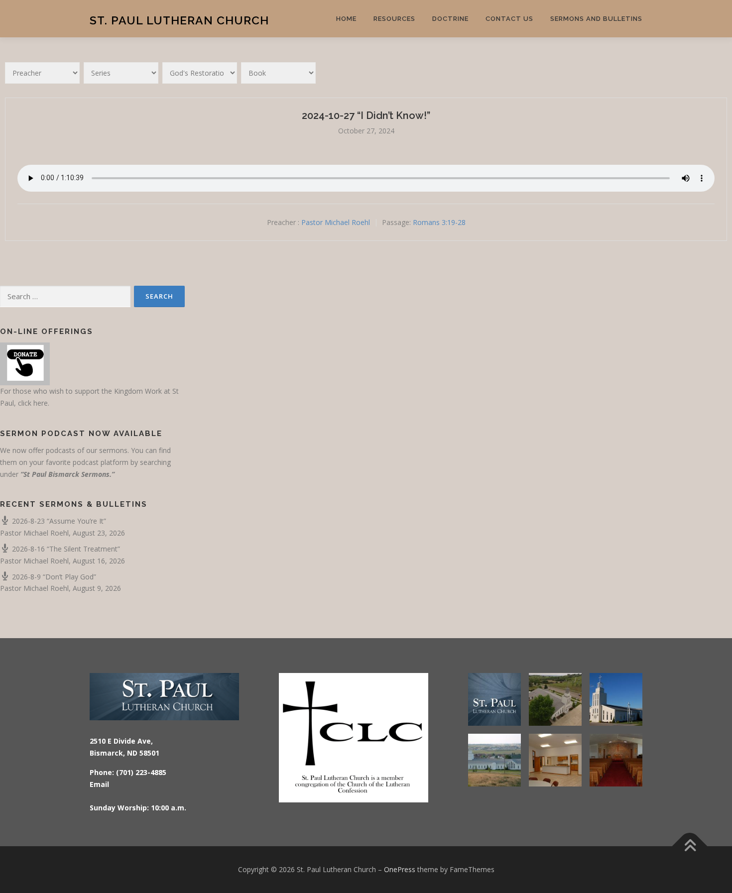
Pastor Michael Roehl (335, 222)
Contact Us (509, 18)
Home (346, 18)
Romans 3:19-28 (439, 222)
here (40, 403)
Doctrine (450, 18)
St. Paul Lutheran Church (179, 20)
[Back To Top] (690, 846)
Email (99, 784)
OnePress (399, 869)
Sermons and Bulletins (596, 18)
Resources (394, 18)
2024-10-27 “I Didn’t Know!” (366, 115)
